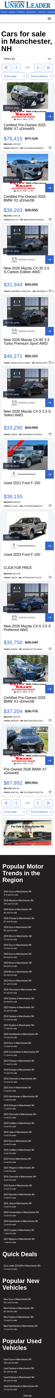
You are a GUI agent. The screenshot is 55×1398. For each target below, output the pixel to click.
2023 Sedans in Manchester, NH (19, 1009)
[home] (27, 4)
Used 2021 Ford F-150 (22, 483)
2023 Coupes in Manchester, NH (19, 1232)
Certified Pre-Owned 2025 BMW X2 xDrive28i (25, 198)
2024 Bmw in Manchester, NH (18, 973)
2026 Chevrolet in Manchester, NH (20, 991)
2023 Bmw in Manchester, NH (18, 964)
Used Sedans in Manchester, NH (19, 1370)
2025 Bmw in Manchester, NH (18, 938)
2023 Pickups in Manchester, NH (19, 1062)
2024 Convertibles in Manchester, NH (21, 1214)
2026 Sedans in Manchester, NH (19, 1000)
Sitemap (27, 1395)
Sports (42, 12)
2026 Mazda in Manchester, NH (18, 902)
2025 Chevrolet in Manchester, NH (20, 1116)
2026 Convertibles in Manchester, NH (21, 1053)
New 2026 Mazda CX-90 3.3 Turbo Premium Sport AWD (26, 341)
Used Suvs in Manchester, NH (17, 1361)
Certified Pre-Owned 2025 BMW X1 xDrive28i (25, 699)
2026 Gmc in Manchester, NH (17, 929)
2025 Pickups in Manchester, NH (19, 1107)
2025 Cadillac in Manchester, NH (19, 1151)
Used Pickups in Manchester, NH (19, 1379)
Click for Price (18, 568)
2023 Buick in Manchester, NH (18, 1187)
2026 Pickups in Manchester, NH (19, 920)
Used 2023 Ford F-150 (22, 554)
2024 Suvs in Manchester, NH (17, 955)
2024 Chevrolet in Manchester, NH (20, 1178)
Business (32, 12)
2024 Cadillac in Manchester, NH (19, 1125)
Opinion (51, 12)
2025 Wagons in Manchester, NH (19, 1169)
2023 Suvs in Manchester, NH (17, 982)
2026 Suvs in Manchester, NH (17, 893)
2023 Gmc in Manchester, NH (17, 1142)
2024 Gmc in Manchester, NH (17, 1044)
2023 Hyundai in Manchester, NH (19, 1196)
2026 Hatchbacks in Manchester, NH (21, 1036)
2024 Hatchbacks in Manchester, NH (21, 1223)
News (12, 12)
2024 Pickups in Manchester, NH (19, 1071)
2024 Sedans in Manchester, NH (19, 1018)
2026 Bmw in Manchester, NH (18, 911)
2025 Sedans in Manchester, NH (19, 1027)
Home (4, 12)
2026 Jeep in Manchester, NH (18, 1205)
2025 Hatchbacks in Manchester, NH (21, 1098)
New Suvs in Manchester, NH (17, 1301)
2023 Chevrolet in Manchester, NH (20, 1080)
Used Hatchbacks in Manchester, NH (21, 1388)
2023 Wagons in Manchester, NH (19, 1240)
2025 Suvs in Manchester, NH (17, 946)
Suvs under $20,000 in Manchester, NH (22, 1267)
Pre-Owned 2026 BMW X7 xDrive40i (25, 771)
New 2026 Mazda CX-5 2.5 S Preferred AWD (27, 628)
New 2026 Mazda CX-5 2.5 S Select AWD (27, 413)
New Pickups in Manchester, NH (19, 1310)
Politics (21, 12)
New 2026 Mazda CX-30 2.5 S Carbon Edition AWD (26, 270)
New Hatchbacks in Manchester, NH (20, 1327)
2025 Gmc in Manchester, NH (17, 1089)
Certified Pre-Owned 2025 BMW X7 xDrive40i (25, 127)
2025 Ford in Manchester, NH (17, 1160)
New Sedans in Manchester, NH (18, 1319)
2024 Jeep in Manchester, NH (18, 1134)
